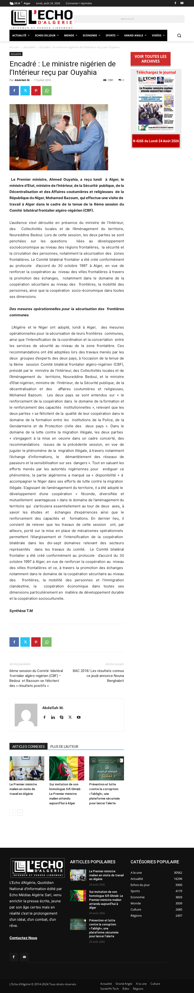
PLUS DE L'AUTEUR (64, 747)
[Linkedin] (55, 717)
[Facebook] (175, 3)
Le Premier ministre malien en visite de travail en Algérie (23, 789)
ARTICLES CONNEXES (28, 747)
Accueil (14, 47)
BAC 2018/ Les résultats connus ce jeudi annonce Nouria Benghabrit (98, 676)
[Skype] (63, 717)
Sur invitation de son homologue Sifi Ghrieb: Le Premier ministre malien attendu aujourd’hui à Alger (65, 794)
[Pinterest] (36, 90)
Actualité (29, 47)
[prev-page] (12, 813)
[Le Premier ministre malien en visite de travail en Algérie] (26, 768)
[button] (179, 35)
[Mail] (24, 957)
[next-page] (20, 813)
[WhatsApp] (47, 90)
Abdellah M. (22, 80)
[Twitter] (25, 90)
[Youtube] (182, 3)
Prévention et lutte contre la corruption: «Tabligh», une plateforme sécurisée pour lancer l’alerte (104, 794)
